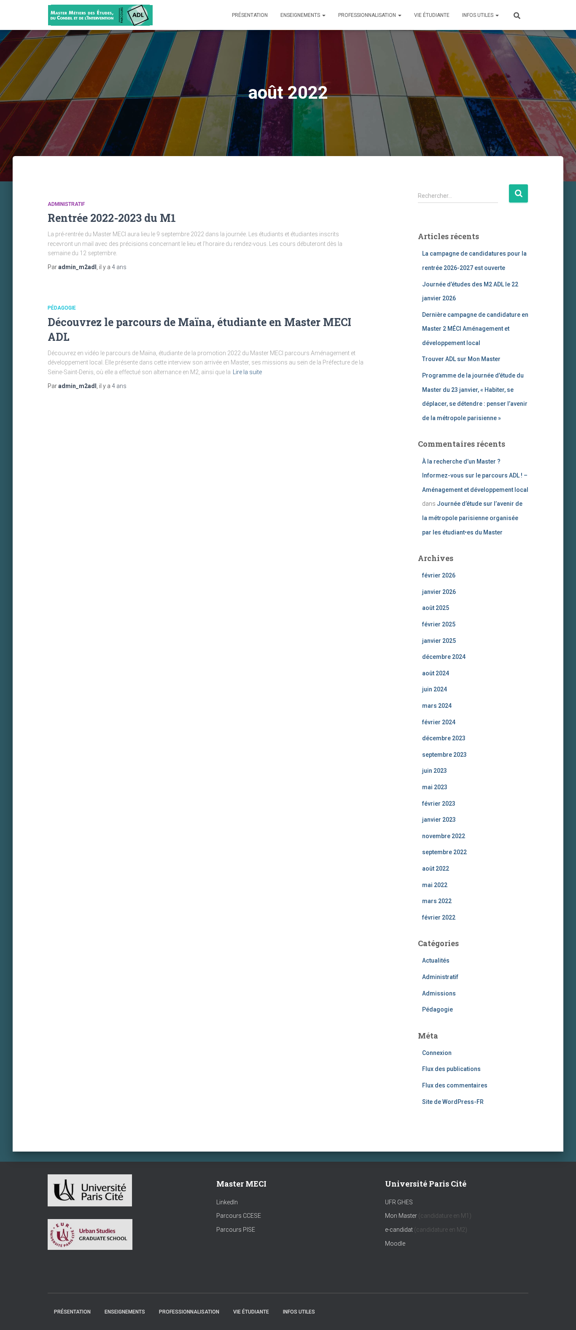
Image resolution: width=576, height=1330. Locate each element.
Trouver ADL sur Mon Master (461, 359)
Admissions (439, 993)
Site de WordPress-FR (453, 1101)
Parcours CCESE (238, 1215)
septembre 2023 (444, 754)
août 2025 (435, 607)
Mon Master (401, 1215)
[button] (323, 15)
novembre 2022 (443, 836)
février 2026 (438, 575)
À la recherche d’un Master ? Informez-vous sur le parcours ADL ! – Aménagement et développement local (475, 475)
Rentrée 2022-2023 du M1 (112, 218)
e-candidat (399, 1229)
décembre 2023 (444, 738)
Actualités (435, 960)
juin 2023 (434, 770)
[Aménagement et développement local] (100, 15)
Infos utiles (478, 15)
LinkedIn (227, 1202)
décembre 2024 (444, 656)
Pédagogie (62, 308)
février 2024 (438, 722)
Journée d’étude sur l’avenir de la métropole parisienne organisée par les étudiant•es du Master (472, 517)
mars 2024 (437, 705)
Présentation (250, 15)
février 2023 (438, 803)
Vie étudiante (431, 15)
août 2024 (435, 673)
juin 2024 (434, 689)
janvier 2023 (439, 819)
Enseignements (300, 15)
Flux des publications (451, 1069)
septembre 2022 (444, 852)
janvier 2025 (439, 640)
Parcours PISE (235, 1229)
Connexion (437, 1052)
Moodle (395, 1243)
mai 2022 (434, 885)
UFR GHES (399, 1202)
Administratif (66, 204)
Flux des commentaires (454, 1085)
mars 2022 (437, 901)
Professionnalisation (367, 15)
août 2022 (435, 868)
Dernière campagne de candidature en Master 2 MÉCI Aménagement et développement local (475, 328)
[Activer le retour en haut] (559, 1313)
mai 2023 (434, 787)
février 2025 (438, 624)
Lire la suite (247, 372)
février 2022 (438, 917)
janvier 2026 (439, 591)
